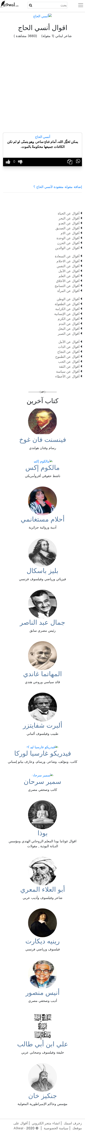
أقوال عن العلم (69, 276)
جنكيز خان (42, 1096)
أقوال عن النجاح (68, 352)
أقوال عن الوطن (68, 299)
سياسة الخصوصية (56, 1128)
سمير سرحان (42, 781)
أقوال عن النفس (68, 266)
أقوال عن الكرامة (67, 309)
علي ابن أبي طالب (42, 1044)
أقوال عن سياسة (67, 371)
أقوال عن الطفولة (67, 304)
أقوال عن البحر (69, 218)
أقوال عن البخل (68, 329)
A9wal (18, 1128)
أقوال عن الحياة (68, 213)
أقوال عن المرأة (68, 291)
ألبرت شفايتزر (42, 725)
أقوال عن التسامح (67, 286)
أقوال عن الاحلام (68, 261)
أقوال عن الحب (68, 361)
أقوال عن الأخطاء (67, 376)
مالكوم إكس (42, 467)
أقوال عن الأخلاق (67, 281)
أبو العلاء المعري (42, 889)
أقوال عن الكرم (68, 319)
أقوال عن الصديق (67, 228)
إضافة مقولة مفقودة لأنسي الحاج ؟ (57, 187)
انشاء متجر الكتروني (46, 1123)
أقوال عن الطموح (67, 357)
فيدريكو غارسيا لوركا (42, 753)
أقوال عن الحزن (68, 243)
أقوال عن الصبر (68, 333)
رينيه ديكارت (42, 941)
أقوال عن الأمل (68, 271)
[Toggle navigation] (78, 5)
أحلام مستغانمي (43, 519)
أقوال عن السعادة (67, 256)
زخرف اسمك (73, 1123)
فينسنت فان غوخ (42, 439)
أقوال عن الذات (68, 347)
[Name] (30, 5)
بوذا (43, 833)
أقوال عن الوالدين (67, 248)
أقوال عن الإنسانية (66, 314)
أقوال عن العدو (69, 223)
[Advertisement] (42, 88)
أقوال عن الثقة (69, 366)
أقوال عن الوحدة (68, 238)
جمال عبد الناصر (42, 622)
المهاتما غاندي (42, 674)
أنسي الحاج (42, 137)
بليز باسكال (42, 571)
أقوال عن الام (70, 233)
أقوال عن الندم (69, 324)
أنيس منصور (43, 992)
